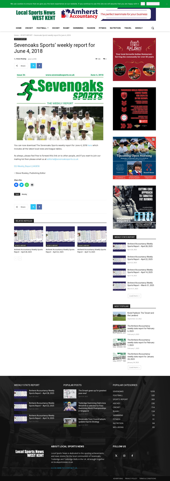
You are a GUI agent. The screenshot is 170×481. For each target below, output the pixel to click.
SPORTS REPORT (26, 35)
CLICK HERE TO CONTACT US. (64, 468)
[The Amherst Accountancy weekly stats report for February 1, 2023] (119, 343)
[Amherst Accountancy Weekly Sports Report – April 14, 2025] (92, 236)
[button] (153, 28)
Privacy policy (153, 4)
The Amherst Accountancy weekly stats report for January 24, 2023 (141, 356)
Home (16, 35)
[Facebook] (39, 65)
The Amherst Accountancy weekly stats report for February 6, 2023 (141, 328)
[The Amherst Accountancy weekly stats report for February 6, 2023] (119, 329)
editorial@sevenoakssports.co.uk (62, 159)
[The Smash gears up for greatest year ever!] (69, 393)
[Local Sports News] (35, 15)
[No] (166, 4)
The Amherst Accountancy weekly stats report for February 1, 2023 (141, 342)
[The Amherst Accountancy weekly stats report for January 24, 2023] (119, 357)
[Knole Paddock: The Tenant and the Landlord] (119, 316)
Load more (133, 296)
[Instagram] (124, 455)
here (90, 145)
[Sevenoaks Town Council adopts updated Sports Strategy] (69, 422)
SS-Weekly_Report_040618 (26, 166)
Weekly (24, 194)
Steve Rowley (21, 59)
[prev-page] (15, 258)
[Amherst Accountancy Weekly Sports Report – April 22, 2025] (60, 236)
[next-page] (20, 258)
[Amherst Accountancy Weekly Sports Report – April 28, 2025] (28, 236)
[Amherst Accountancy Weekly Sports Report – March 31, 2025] (119, 286)
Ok (143, 4)
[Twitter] (33, 65)
